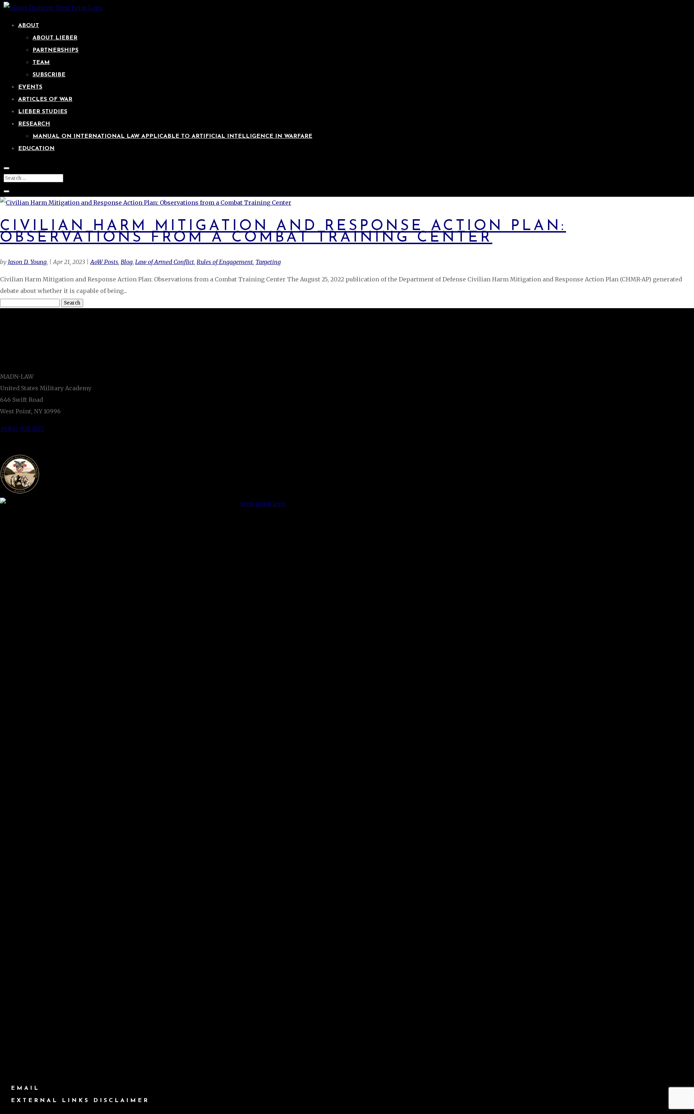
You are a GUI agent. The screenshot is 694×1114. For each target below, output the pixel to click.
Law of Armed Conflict (164, 261)
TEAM (41, 62)
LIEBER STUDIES (42, 112)
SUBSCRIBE (49, 75)
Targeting (268, 261)
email (25, 1088)
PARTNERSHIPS (55, 50)
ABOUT (28, 26)
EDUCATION (36, 149)
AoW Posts (104, 261)
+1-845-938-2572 (22, 428)
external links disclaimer (80, 1101)
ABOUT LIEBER (55, 38)
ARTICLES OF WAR (45, 99)
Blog (127, 261)
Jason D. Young (27, 261)
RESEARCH (34, 124)
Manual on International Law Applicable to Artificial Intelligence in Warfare (172, 136)
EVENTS (30, 87)
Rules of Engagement (225, 261)
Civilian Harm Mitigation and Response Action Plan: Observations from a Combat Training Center (283, 232)
